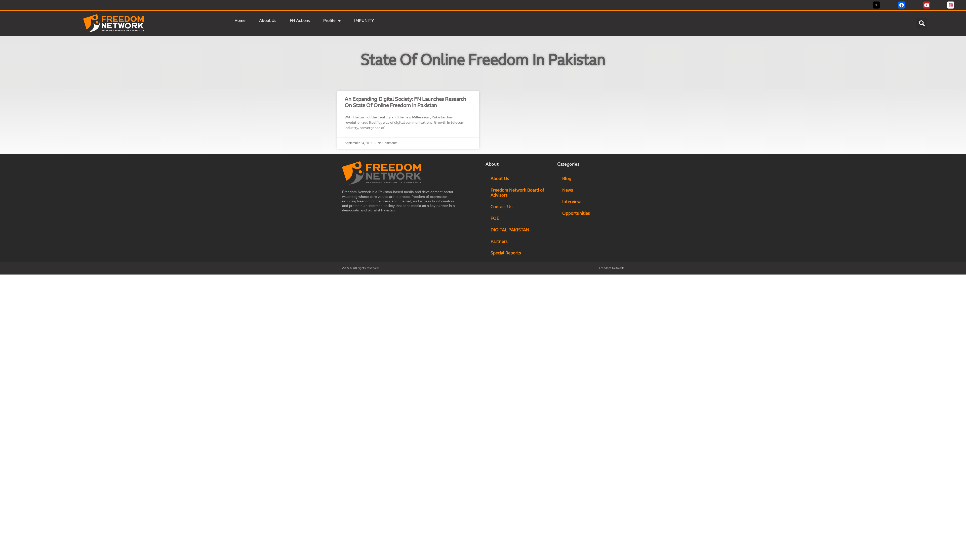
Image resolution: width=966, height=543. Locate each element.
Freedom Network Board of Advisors (517, 193)
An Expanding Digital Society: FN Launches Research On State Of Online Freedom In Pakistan (405, 102)
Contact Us (501, 207)
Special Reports (506, 253)
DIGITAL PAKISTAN (510, 230)
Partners (499, 242)
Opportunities (576, 213)
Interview (571, 202)
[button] (921, 23)
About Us (267, 21)
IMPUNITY (364, 21)
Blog (566, 179)
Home (240, 21)
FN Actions (300, 21)
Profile (329, 21)
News (567, 190)
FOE (495, 218)
